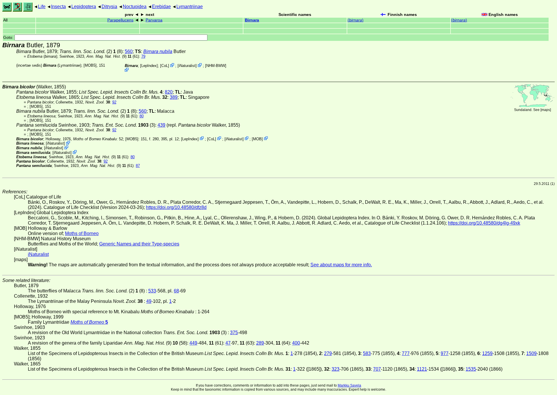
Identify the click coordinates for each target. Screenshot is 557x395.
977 (445, 353)
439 (161, 125)
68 (176, 290)
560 (129, 51)
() (356, 20)
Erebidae (161, 6)
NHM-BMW (215, 65)
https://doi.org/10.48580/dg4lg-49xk (484, 223)
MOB (257, 138)
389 (174, 97)
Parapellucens (120, 20)
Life (42, 6)
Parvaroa (154, 20)
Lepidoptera (83, 6)
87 (138, 165)
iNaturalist (187, 65)
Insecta (58, 6)
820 (169, 92)
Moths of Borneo (82, 233)
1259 (487, 353)
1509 (531, 353)
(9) (106, 56)
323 (335, 369)
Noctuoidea (135, 6)
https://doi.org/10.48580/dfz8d (176, 207)
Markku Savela (349, 385)
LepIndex (149, 65)
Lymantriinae (189, 6)
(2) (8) (90, 51)
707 (377, 369)
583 (367, 353)
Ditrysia (109, 6)
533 (152, 290)
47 (228, 343)
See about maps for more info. (341, 264)
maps (545, 110)
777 (406, 353)
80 (142, 116)
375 (234, 332)
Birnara (252, 20)
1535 (471, 369)
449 (193, 343)
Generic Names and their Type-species (139, 243)
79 (143, 56)
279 (328, 353)
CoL (164, 65)
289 (260, 343)
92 (114, 102)
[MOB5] (90, 65)
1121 (422, 369)
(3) (123, 125)
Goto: (9, 37)
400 (296, 343)
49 (148, 301)
